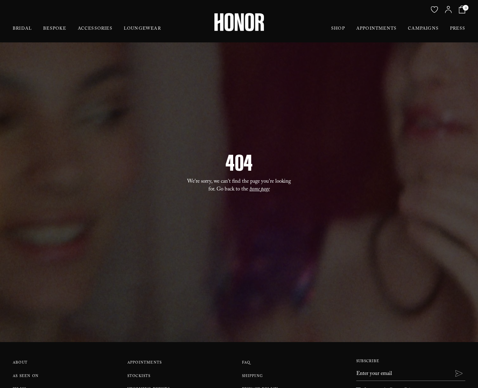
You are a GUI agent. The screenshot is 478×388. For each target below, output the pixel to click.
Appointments (376, 29)
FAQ (246, 363)
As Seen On (26, 376)
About (20, 363)
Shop (338, 29)
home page (259, 189)
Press (457, 29)
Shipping (252, 376)
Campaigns (423, 29)
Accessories (95, 29)
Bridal (22, 29)
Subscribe (367, 361)
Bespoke (54, 29)
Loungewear (142, 29)
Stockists (139, 376)
